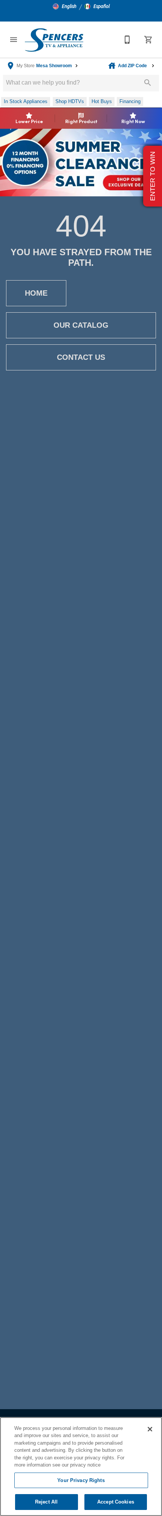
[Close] (150, 1429)
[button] (64, 6)
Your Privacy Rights (80, 1480)
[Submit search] (147, 82)
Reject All (46, 1502)
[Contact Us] (127, 40)
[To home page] (54, 40)
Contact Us (81, 357)
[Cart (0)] (148, 40)
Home (36, 293)
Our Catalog (81, 325)
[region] (81, 1466)
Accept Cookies (115, 1502)
